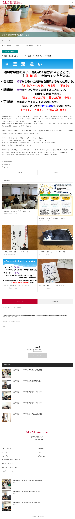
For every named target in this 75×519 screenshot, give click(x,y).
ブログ (39, 452)
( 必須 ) (10, 316)
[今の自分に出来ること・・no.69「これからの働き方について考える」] (20, 237)
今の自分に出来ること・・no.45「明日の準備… (52, 252)
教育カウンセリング (7, 463)
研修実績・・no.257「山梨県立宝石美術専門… (28, 370)
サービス (4, 452)
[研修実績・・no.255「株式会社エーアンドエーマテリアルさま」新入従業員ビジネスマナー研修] (6, 395)
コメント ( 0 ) (20, 301)
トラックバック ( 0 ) (55, 301)
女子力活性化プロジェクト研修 (11, 459)
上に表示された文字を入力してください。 (37, 349)
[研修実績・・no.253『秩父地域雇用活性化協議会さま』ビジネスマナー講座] (6, 417)
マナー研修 (5, 456)
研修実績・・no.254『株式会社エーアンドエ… (28, 403)
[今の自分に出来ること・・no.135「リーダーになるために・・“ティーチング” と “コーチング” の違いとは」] (20, 271)
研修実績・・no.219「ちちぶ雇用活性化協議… (52, 218)
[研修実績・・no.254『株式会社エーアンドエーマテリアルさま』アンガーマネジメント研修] (6, 406)
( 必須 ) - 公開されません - (11, 321)
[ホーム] (2, 46)
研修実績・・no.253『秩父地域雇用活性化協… (28, 414)
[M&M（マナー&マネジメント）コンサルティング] (13, 2)
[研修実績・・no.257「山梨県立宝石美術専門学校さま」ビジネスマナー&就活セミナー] (6, 373)
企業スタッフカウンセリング (10, 467)
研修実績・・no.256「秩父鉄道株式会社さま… (28, 381)
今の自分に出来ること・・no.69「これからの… (17, 252)
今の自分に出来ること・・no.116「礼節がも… (52, 285)
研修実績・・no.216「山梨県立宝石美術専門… (17, 211)
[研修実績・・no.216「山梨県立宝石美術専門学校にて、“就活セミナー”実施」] (20, 196)
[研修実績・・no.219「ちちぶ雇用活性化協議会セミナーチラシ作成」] (55, 200)
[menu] (72, 2)
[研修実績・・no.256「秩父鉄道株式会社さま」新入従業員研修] (6, 384)
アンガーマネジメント (8, 471)
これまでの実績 (6, 448)
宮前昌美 (10, 161)
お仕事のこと (13, 51)
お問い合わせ (41, 456)
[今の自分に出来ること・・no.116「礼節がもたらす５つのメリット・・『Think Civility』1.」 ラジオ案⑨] (55, 271)
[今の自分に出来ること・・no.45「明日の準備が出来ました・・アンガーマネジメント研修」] (55, 237)
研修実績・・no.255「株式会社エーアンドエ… (28, 392)
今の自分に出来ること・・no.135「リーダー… (17, 285)
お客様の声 (41, 448)
